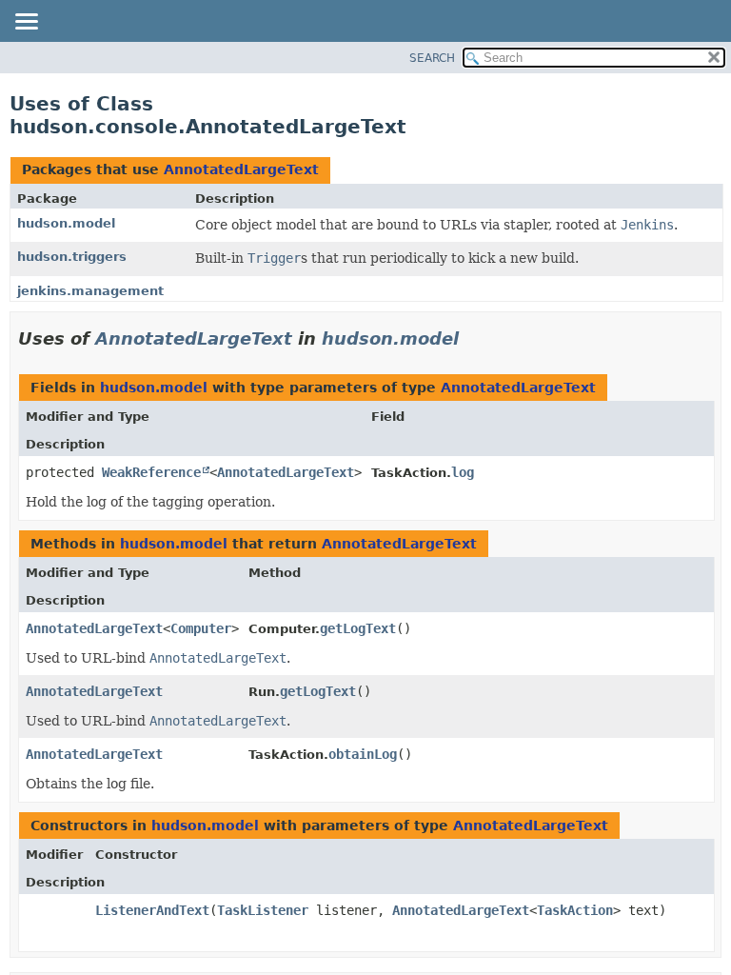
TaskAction (575, 910)
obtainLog (362, 754)
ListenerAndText (152, 910)
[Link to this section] (472, 338)
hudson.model (66, 223)
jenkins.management (90, 291)
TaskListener (262, 910)
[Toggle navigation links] (26, 23)
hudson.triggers (72, 256)
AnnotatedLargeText (241, 169)
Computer (200, 628)
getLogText (358, 628)
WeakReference (151, 472)
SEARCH (432, 58)
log (462, 472)
